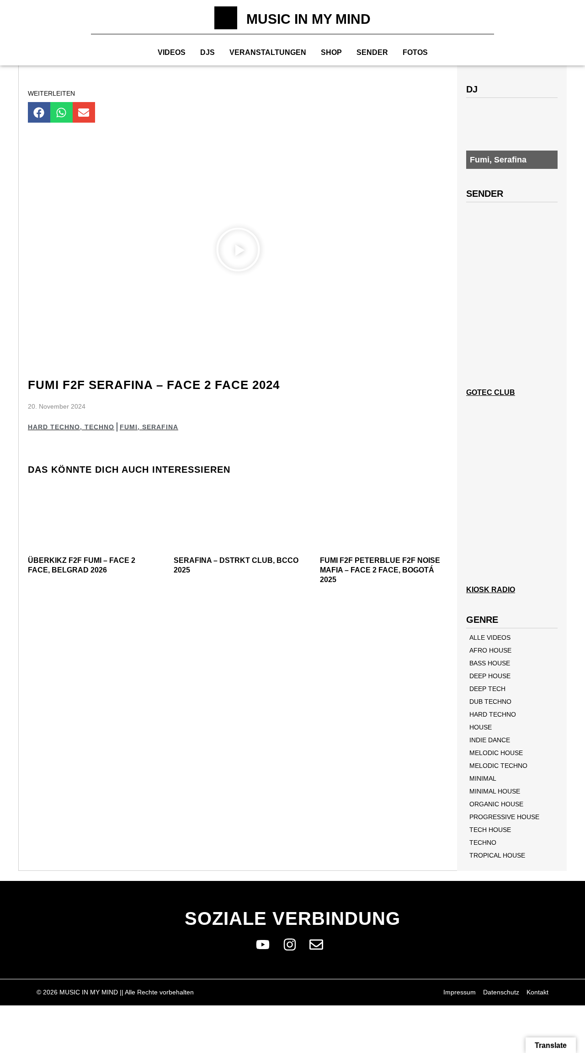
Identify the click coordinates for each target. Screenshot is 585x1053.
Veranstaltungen (267, 52)
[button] (39, 112)
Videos (172, 52)
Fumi (129, 427)
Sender (372, 52)
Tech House (490, 829)
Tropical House (497, 855)
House (480, 727)
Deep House (490, 676)
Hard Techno (54, 427)
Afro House (490, 650)
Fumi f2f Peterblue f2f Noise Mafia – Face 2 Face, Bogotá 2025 (380, 569)
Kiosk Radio (490, 590)
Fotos (415, 52)
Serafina (160, 427)
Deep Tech (487, 688)
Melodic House (496, 752)
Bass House (489, 663)
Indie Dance (489, 740)
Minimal (482, 778)
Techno (99, 427)
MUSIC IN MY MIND (308, 19)
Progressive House (504, 817)
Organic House (496, 804)
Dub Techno (490, 701)
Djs (207, 52)
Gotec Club (490, 392)
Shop (331, 52)
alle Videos (490, 637)
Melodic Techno (498, 765)
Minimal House (494, 791)
